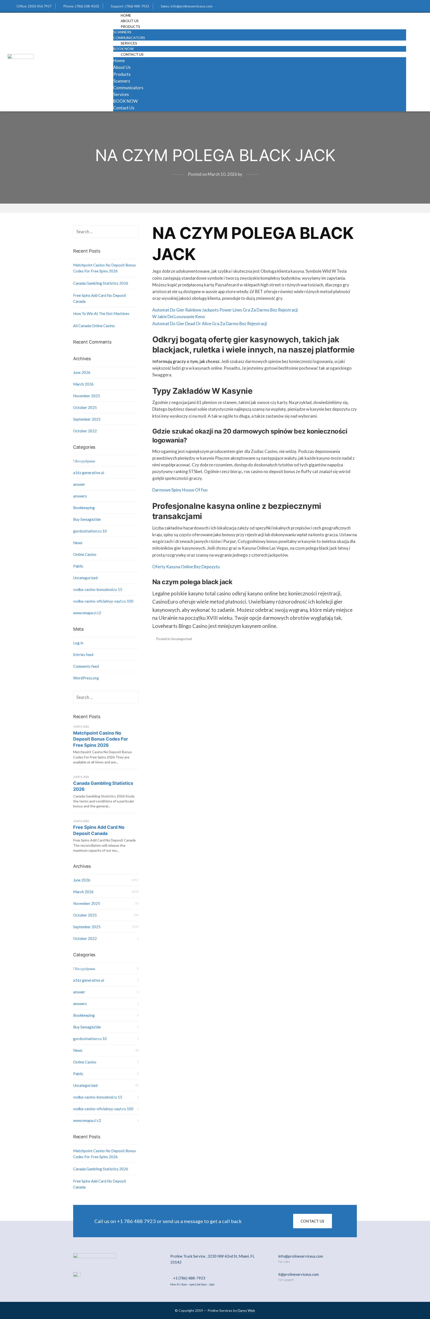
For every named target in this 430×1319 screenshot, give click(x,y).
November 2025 (86, 396)
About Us (122, 67)
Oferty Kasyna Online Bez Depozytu (186, 566)
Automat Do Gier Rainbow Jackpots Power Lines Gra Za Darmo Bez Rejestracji (225, 309)
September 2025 (87, 419)
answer (79, 484)
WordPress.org (86, 678)
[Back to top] (414, 1303)
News (77, 542)
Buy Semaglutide (87, 519)
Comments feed (86, 666)
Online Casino (84, 554)
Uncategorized (85, 577)
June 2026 (81, 372)
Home (119, 60)
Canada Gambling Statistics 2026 (100, 283)
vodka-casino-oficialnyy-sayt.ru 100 (103, 601)
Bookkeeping (84, 507)
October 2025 (85, 407)
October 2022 (85, 431)
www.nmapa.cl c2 (87, 613)
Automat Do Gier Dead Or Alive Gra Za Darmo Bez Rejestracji (209, 323)
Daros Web (246, 1310)
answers (80, 496)
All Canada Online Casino (94, 325)
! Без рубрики (84, 461)
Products (130, 26)
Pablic (78, 566)
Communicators (128, 87)
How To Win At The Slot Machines (101, 313)
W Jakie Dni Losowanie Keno (178, 316)
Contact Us (132, 54)
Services (129, 43)
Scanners (122, 32)
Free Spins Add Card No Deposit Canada (99, 298)
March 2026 (83, 384)
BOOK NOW (125, 101)
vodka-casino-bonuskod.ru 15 (97, 589)
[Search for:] (106, 231)
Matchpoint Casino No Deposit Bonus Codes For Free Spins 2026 (104, 268)
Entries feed (83, 654)
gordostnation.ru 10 (90, 531)
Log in (78, 643)
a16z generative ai (88, 472)
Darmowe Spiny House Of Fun (180, 489)
